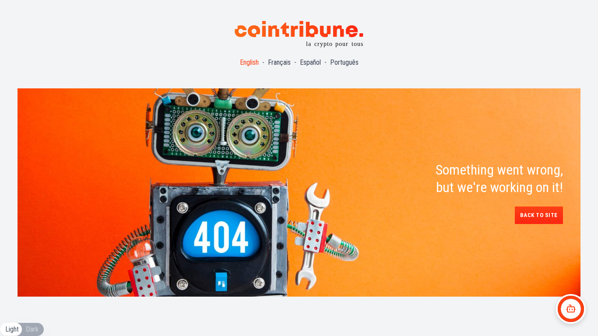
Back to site (539, 215)
